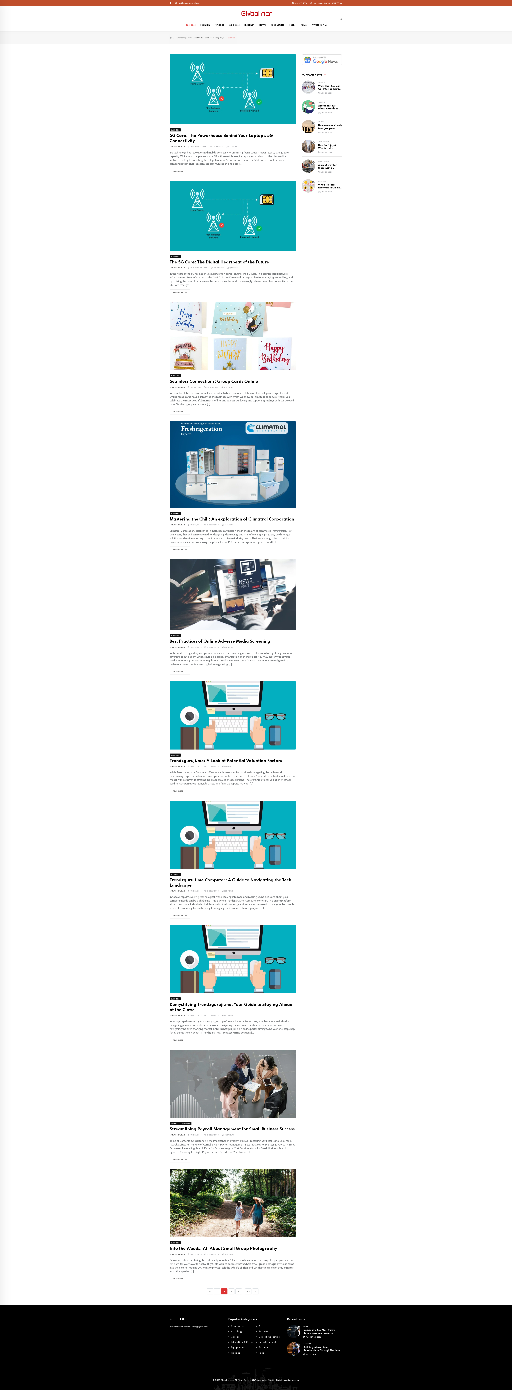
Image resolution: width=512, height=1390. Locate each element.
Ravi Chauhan (178, 147)
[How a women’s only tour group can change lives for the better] (308, 126)
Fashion (205, 25)
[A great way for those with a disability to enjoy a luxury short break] (308, 166)
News (262, 25)
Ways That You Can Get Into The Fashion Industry (330, 89)
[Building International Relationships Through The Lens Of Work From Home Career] (293, 1349)
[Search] (341, 18)
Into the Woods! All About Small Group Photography (223, 1249)
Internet (249, 25)
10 (248, 1291)
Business (191, 25)
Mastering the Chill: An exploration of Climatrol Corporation (232, 519)
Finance (219, 25)
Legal (306, 1326)
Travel (303, 25)
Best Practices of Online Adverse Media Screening (220, 641)
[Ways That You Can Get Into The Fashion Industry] (308, 87)
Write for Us (319, 25)
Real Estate (277, 25)
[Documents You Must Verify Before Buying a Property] (293, 1331)
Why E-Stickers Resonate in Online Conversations (329, 188)
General (322, 181)
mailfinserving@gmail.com (189, 3)
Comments (217, 147)
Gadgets (234, 25)
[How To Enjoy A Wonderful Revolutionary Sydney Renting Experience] (308, 146)
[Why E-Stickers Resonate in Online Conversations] (308, 186)
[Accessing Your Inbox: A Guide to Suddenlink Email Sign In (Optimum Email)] (308, 107)
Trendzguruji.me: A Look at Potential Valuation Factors (226, 761)
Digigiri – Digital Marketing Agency (283, 1380)
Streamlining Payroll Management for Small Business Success (232, 1129)
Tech (292, 25)
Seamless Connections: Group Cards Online (214, 382)
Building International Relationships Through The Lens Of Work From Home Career (321, 1350)
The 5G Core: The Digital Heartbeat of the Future (219, 262)
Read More (178, 171)
